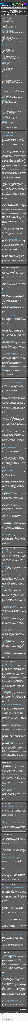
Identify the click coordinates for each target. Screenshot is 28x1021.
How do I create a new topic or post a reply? (10, 45)
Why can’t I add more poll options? (8, 50)
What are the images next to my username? (10, 38)
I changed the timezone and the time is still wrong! (11, 36)
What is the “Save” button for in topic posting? (10, 57)
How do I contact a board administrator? (9, 127)
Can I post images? (5, 67)
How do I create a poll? (6, 49)
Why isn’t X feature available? (7, 123)
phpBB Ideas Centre (9, 969)
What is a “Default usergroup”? (7, 83)
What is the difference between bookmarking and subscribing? (13, 110)
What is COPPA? (5, 19)
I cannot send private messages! (8, 88)
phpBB (8, 323)
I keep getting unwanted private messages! (10, 90)
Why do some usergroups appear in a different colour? (12, 82)
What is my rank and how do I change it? (9, 40)
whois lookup (19, 981)
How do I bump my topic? (6, 59)
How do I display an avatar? (7, 39)
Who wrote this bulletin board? (7, 122)
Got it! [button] (7, 1019)
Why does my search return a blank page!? (10, 103)
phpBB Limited (11, 957)
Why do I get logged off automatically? (9, 26)
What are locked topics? (6, 71)
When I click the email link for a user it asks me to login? (12, 41)
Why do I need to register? (7, 18)
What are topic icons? (6, 72)
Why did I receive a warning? (7, 55)
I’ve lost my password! (6, 25)
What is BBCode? (5, 63)
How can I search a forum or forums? (9, 101)
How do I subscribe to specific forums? (9, 112)
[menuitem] (4, 1)
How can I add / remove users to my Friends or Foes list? (12, 97)
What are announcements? (7, 69)
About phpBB (16, 960)
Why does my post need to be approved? (9, 58)
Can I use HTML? (5, 64)
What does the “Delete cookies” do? (8, 27)
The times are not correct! (6, 34)
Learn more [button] (20, 1015)
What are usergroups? (6, 79)
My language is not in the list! (7, 37)
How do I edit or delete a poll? (7, 51)
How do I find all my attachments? (8, 118)
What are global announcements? (8, 68)
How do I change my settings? (7, 31)
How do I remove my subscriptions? (8, 113)
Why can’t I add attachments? (7, 53)
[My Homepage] (14, 3)
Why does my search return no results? (9, 102)
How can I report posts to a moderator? (9, 56)
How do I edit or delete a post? (7, 46)
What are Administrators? (6, 76)
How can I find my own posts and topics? (9, 106)
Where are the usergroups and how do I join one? (11, 80)
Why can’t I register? (6, 20)
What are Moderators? (6, 78)
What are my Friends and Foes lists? (8, 96)
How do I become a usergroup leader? (9, 81)
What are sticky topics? (6, 70)
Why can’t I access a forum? (7, 52)
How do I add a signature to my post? (9, 48)
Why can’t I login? (5, 22)
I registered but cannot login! (7, 21)
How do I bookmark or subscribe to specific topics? (11, 111)
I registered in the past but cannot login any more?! (11, 24)
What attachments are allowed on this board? (10, 117)
